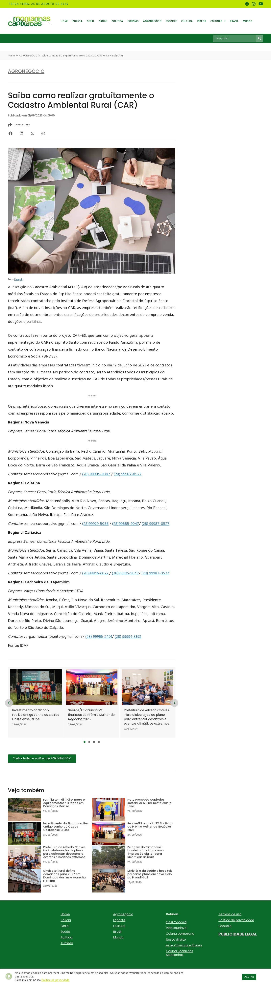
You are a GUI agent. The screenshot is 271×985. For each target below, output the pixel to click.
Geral (65, 926)
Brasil (117, 931)
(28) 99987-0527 (127, 474)
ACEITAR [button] (249, 977)
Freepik (18, 279)
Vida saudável (176, 928)
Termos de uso (229, 914)
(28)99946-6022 (95, 573)
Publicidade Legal (237, 934)
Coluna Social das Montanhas (179, 953)
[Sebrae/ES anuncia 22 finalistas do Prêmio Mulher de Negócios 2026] (75, 702)
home (11, 55)
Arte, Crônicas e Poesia (184, 945)
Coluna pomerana (180, 933)
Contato (225, 926)
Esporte (119, 920)
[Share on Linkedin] (21, 133)
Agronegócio (123, 914)
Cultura (119, 926)
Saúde (65, 931)
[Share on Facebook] (10, 133)
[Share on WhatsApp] (43, 133)
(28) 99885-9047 (96, 474)
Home (65, 914)
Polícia (66, 920)
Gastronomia (176, 922)
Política (66, 937)
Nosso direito (176, 939)
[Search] (259, 38)
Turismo (67, 943)
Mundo (118, 937)
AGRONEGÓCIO (28, 55)
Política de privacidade (236, 920)
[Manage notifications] (9, 976)
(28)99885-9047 (125, 524)
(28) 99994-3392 (128, 637)
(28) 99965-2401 (98, 637)
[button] (84, 742)
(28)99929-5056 (95, 524)
